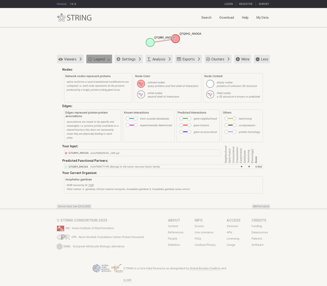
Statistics (174, 245)
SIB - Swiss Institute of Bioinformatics (89, 228)
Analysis (158, 59)
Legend (99, 59)
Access (233, 220)
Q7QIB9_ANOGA (78, 166)
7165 (90, 185)
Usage (231, 245)
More (245, 59)
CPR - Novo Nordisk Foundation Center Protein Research (107, 237)
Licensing (233, 238)
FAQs (198, 238)
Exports (188, 59)
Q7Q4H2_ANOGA (79, 152)
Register (245, 4)
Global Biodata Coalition (205, 268)
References (176, 232)
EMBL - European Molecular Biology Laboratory (94, 246)
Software (258, 245)
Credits (259, 220)
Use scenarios (204, 232)
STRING (62, 18)
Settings (128, 59)
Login (228, 4)
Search (206, 17)
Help (245, 17)
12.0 (73, 4)
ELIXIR (127, 280)
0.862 (258, 166)
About (174, 220)
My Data (262, 17)
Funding (257, 226)
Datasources (260, 232)
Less (264, 59)
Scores (199, 226)
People (172, 238)
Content (173, 226)
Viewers (70, 59)
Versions (232, 226)
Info (199, 220)
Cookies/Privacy (205, 245)
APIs (229, 232)
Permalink (263, 206)
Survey (264, 4)
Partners (257, 238)
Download (227, 17)
